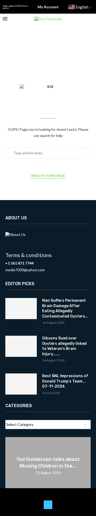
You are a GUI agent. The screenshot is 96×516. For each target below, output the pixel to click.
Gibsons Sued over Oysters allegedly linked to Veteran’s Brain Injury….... (64, 346)
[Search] (90, 19)
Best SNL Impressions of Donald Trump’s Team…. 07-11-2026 (65, 381)
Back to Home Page (48, 176)
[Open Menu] (5, 18)
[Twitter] (48, 504)
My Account (48, 7)
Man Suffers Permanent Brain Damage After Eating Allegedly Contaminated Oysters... (65, 308)
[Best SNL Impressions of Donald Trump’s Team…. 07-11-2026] (21, 384)
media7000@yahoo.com (25, 269)
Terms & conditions (28, 255)
